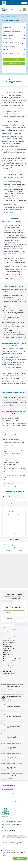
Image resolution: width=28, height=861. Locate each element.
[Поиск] (14, 9)
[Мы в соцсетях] (7, 830)
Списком (20, 550)
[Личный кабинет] (20, 10)
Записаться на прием (14, 59)
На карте (8, 550)
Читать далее (8, 532)
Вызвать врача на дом (14, 63)
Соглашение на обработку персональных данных (11, 821)
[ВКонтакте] (2, 830)
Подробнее (3, 855)
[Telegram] (5, 830)
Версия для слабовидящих (7, 804)
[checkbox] (1, 627)
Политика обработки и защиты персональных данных (12, 824)
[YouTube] (14, 830)
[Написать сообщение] (17, 9)
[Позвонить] (12, 9)
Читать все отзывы (14, 539)
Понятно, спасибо (20, 858)
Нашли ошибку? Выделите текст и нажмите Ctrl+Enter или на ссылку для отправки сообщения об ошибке (13, 843)
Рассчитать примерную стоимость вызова (14, 68)
